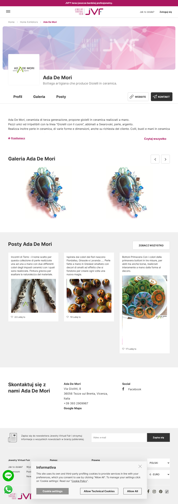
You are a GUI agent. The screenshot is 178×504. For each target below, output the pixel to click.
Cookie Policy (79, 480)
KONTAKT (164, 96)
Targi (10, 476)
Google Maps (73, 408)
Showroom (14, 471)
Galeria (39, 97)
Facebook (134, 389)
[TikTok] (167, 492)
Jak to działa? (147, 11)
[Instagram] (154, 491)
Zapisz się (158, 437)
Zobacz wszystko (151, 245)
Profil (17, 97)
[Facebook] (148, 491)
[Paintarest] (161, 491)
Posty (61, 97)
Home (11, 22)
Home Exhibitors (29, 22)
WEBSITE (140, 96)
